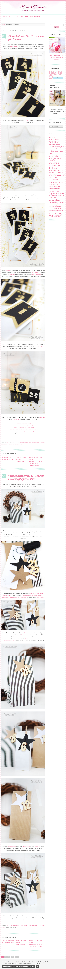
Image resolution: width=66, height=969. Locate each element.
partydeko (52, 198)
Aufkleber (54, 141)
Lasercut (25, 442)
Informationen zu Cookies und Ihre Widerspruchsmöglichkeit (18, 966)
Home (3, 24)
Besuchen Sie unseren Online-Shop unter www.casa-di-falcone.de (57, 57)
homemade (55, 182)
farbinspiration (54, 156)
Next (17, 957)
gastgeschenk (55, 158)
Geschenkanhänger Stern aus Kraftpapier (32, 595)
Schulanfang (51, 208)
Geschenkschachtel (56, 172)
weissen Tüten (11, 274)
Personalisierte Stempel (56, 202)
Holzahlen (16, 636)
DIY (50, 153)
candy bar (60, 147)
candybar (52, 147)
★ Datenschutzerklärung (33, 16)
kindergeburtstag (54, 184)
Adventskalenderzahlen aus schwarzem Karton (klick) (24, 429)
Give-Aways (54, 177)
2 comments (20, 444)
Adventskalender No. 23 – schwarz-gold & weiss (26, 37)
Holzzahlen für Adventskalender (10, 597)
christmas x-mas (56, 151)
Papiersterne (26, 846)
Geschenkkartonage (56, 170)
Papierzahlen (40, 346)
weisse (5, 595)
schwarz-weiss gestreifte (36, 593)
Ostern (56, 191)
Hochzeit (55, 180)
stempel (58, 208)
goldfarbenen (16, 419)
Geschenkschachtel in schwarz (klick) (24, 427)
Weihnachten (8, 444)
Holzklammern (40, 597)
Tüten (28, 120)
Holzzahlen (37, 846)
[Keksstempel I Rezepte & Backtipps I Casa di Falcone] (57, 106)
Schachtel (58, 206)
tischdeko (60, 210)
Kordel (58, 186)
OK (37, 966)
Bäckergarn (23, 597)
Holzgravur (23, 925)
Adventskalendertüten (15, 194)
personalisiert (55, 200)
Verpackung (13, 46)
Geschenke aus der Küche (56, 166)
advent (52, 137)
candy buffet (53, 149)
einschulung (55, 154)
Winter (14, 444)
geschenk (54, 162)
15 (12, 957)
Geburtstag (52, 160)
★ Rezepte (4, 16)
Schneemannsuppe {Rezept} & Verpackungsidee (20, 459)
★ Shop (11, 16)
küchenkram (54, 188)
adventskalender (54, 139)
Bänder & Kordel (15, 925)
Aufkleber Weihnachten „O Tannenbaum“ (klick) (24, 431)
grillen (61, 178)
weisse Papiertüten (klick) (24, 423)
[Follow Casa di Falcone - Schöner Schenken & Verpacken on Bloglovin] (58, 79)
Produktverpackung (54, 204)
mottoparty (51, 191)
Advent (8, 442)
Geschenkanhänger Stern (9, 640)
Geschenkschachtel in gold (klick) (24, 425)
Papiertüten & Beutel (31, 925)
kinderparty (52, 186)
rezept (51, 206)
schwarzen (42, 417)
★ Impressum (19, 16)
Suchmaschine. (35, 272)
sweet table (53, 210)
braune (11, 595)
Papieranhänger (36, 274)
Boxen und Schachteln (17, 442)
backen (52, 144)
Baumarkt (7, 270)
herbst (50, 180)
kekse (62, 182)
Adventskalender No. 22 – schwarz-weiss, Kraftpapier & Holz (35, 463)
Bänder (57, 145)
